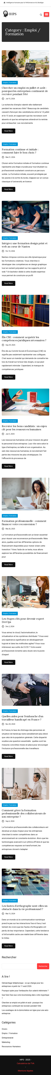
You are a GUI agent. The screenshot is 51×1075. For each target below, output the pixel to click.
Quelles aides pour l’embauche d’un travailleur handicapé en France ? (22, 718)
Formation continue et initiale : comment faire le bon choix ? (20, 151)
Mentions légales (25, 1070)
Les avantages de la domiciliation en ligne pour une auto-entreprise (25, 1012)
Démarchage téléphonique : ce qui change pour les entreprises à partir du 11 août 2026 (22, 984)
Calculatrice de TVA (25, 1063)
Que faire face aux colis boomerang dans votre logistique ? (25, 996)
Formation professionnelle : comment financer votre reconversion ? (24, 522)
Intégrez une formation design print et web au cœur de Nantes (24, 245)
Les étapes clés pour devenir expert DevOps (23, 620)
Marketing (6, 1042)
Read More (8, 131)
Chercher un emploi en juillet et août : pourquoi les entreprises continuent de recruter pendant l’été (25, 91)
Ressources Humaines (11, 1046)
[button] (46, 14)
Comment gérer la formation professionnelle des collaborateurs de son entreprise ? (24, 813)
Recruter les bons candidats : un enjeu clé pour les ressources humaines (24, 428)
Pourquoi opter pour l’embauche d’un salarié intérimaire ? (25, 991)
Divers (4, 1029)
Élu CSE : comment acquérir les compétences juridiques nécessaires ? (24, 339)
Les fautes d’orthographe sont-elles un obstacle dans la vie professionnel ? (24, 907)
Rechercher (9, 957)
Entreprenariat (7, 1038)
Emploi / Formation (9, 82)
